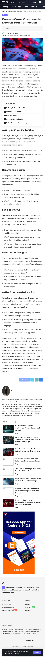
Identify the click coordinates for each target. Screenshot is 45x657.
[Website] (41, 391)
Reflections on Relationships (17, 123)
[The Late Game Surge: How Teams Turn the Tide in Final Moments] (8, 471)
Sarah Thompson (13, 33)
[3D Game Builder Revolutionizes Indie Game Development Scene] (8, 462)
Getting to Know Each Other (17, 108)
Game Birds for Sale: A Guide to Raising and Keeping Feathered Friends (27, 491)
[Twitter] (39, 640)
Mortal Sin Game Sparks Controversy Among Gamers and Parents (27, 428)
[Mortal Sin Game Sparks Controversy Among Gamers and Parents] (8, 429)
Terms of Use (14, 653)
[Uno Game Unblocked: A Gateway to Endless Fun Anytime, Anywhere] (8, 452)
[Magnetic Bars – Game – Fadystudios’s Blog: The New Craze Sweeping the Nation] (8, 503)
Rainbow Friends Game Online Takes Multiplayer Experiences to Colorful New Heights (27, 439)
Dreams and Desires (14, 112)
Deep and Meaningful (14, 119)
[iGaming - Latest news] (16, 2)
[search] (30, 2)
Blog (4, 14)
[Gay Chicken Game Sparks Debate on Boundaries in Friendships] (8, 481)
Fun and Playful (12, 115)
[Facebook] (37, 640)
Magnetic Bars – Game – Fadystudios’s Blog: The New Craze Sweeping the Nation (28, 502)
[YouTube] (42, 640)
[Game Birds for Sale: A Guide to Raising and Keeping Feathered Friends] (8, 491)
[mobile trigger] (4, 2)
